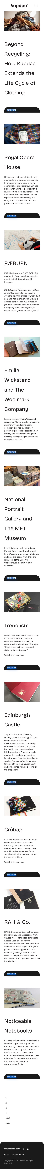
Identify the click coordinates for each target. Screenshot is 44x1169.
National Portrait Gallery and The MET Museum (19, 518)
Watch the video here (14, 655)
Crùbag (13, 829)
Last (8, 1123)
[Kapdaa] (17, 6)
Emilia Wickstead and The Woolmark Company (17, 389)
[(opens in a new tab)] (22, 21)
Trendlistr (16, 625)
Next (8, 1118)
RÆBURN (16, 263)
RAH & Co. (17, 922)
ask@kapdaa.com (12, 1148)
